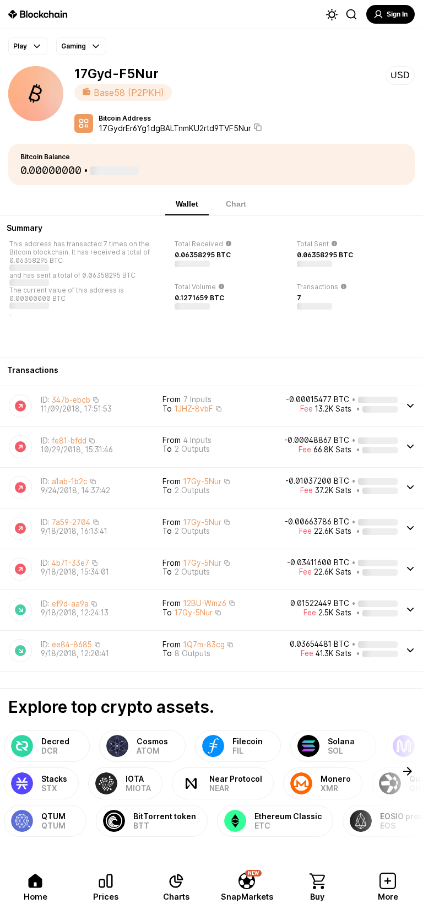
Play (20, 46)
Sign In (397, 14)
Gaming (73, 46)
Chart (236, 203)
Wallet (187, 203)
